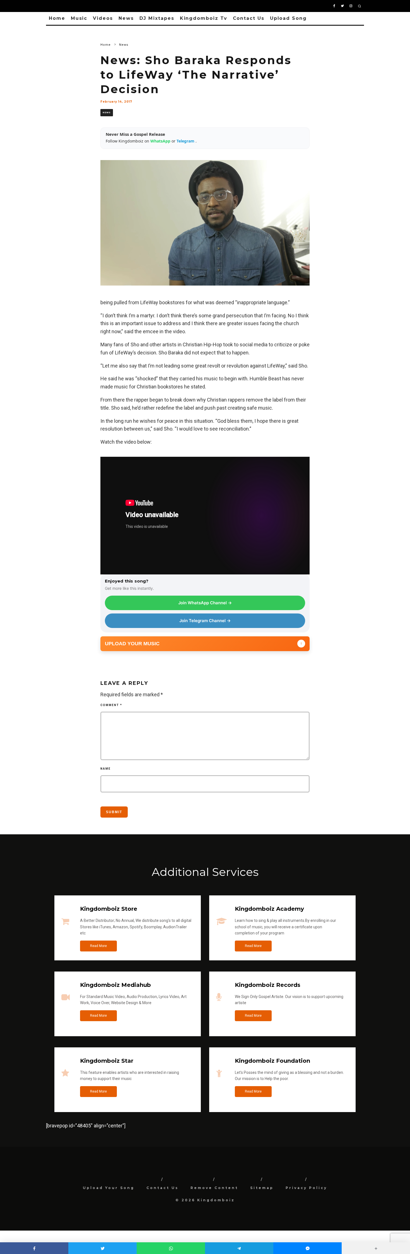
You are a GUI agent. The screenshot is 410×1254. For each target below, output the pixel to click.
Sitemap (262, 1188)
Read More (98, 946)
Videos (103, 18)
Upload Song (288, 18)
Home (57, 18)
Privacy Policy (306, 1188)
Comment (111, 705)
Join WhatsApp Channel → (205, 602)
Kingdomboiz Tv (203, 18)
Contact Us (248, 18)
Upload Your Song (108, 1188)
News (126, 18)
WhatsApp (161, 141)
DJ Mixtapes (156, 18)
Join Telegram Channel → (205, 620)
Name (105, 768)
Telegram (186, 141)
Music (79, 18)
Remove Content (214, 1188)
